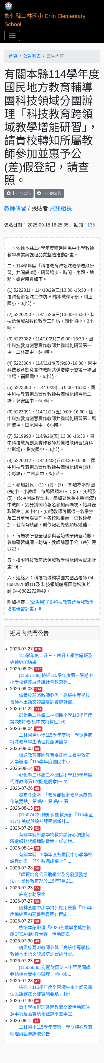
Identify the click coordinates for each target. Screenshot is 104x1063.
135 (91, 225)
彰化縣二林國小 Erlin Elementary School (45, 20)
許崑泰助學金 (32, 894)
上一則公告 (21, 193)
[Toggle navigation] (12, 35)
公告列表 (32, 56)
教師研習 (15, 208)
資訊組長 (61, 208)
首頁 (13, 56)
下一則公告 (51, 193)
